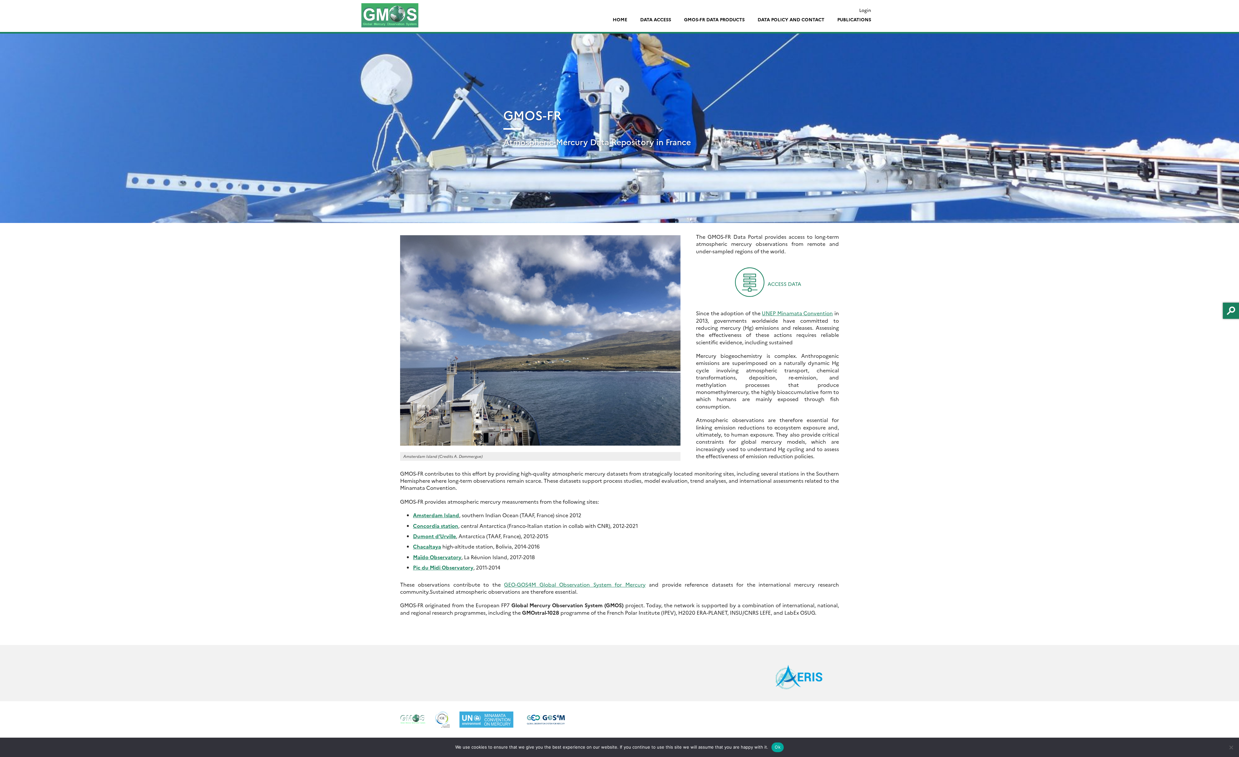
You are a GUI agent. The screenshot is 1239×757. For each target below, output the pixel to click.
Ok (778, 747)
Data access (655, 19)
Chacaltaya (427, 546)
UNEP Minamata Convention (797, 313)
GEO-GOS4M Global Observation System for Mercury (574, 584)
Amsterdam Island (436, 515)
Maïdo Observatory (437, 556)
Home (620, 19)
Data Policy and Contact (791, 19)
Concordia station (435, 525)
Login (865, 10)
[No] (1231, 747)
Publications (854, 19)
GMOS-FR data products (714, 19)
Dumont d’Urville (434, 536)
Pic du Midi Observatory (443, 567)
